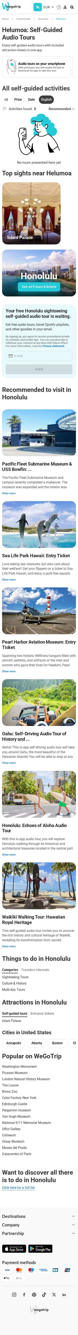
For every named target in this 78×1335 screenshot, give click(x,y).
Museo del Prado (14, 1148)
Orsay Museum (13, 1141)
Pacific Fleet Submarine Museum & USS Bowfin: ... (37, 466)
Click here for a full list (18, 1188)
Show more (9, 493)
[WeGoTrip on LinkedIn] (64, 1294)
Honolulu (43, 18)
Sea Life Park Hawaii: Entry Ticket (36, 555)
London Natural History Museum (26, 1079)
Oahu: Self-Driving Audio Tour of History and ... (34, 736)
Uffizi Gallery (11, 1129)
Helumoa (61, 18)
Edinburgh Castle (14, 1104)
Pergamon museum (16, 1110)
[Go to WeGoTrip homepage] (9, 6)
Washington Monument (19, 1067)
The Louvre (10, 1085)
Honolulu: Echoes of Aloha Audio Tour (34, 828)
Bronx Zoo (9, 1092)
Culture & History (14, 983)
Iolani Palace (11, 1021)
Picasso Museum (14, 1073)
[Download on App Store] (14, 1249)
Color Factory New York (19, 1098)
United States (23, 18)
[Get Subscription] (37, 7)
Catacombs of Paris (16, 1154)
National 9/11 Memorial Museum (26, 1123)
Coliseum (9, 1135)
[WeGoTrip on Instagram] (14, 1294)
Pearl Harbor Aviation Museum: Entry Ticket (39, 644)
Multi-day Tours (13, 990)
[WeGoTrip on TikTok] (44, 1294)
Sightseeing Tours (15, 977)
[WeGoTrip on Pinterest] (34, 1294)
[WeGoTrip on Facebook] (24, 1294)
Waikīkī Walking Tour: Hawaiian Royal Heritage (33, 919)
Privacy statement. (54, 346)
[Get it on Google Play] (40, 1249)
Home (5, 18)
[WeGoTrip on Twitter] (54, 1294)
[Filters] (6, 99)
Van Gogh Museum (16, 1116)
